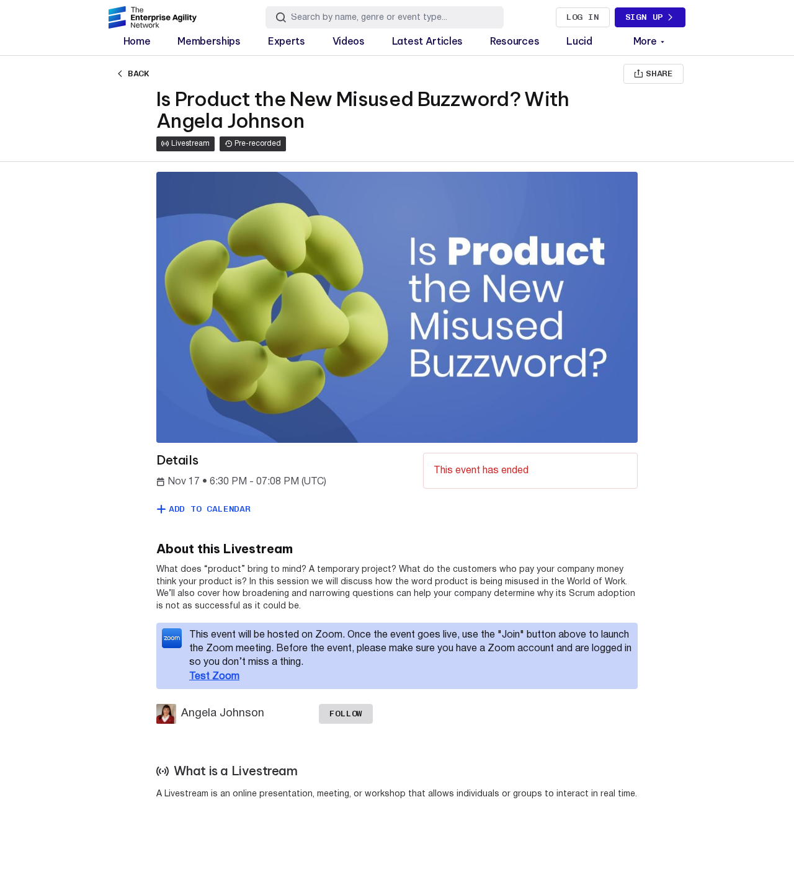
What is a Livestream (236, 770)
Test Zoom (214, 676)
